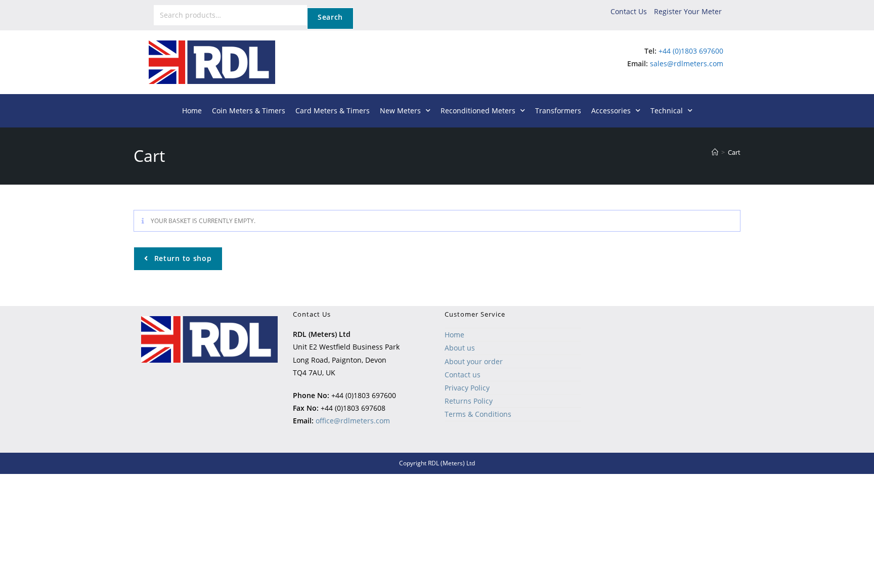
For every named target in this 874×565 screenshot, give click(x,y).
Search (330, 17)
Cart (734, 152)
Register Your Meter (688, 11)
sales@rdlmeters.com (686, 63)
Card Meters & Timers (332, 110)
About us (460, 348)
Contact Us (628, 11)
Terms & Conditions (478, 414)
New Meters (400, 110)
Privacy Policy (467, 388)
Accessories (611, 110)
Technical (666, 110)
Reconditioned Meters (478, 110)
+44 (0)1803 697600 (691, 51)
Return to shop (182, 258)
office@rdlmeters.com (353, 420)
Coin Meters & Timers (248, 110)
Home (192, 110)
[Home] (715, 152)
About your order (474, 361)
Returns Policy (469, 401)
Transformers (558, 110)
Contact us (462, 374)
